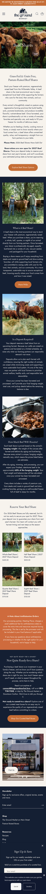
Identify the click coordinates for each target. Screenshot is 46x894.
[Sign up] (42, 805)
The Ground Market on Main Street (16, 819)
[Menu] (3, 13)
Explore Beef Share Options (23, 167)
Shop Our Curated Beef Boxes (23, 718)
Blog (4, 839)
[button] (18, 777)
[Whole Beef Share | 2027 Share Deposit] (12, 542)
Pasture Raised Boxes (10, 823)
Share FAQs (23, 284)
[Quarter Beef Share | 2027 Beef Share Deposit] (12, 576)
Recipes (5, 835)
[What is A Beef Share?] (23, 203)
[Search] (37, 14)
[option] (23, 45)
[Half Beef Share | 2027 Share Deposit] (33, 542)
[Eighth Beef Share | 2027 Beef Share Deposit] (33, 576)
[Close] (42, 845)
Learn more (27, 880)
